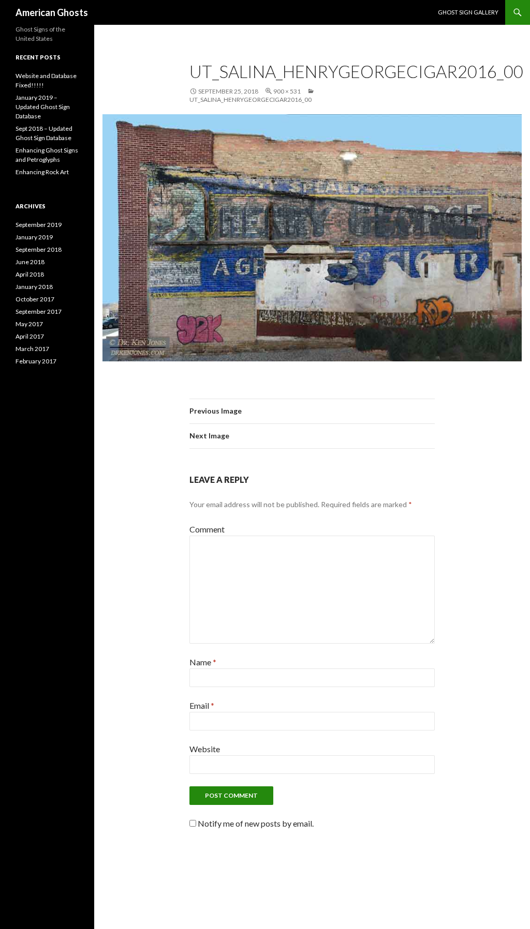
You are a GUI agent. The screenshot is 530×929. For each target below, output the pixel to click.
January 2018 (34, 287)
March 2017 (32, 349)
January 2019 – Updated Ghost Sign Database (43, 107)
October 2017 (35, 299)
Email (201, 705)
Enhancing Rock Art (42, 172)
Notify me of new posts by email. (256, 823)
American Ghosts (52, 12)
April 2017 (30, 336)
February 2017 (36, 361)
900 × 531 (287, 91)
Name (202, 662)
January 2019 (34, 237)
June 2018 (30, 262)
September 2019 (39, 225)
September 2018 (39, 249)
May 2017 (29, 324)
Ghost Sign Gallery (468, 12)
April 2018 (30, 274)
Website (204, 749)
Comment (207, 529)
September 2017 (39, 311)
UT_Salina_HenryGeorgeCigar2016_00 (250, 99)
